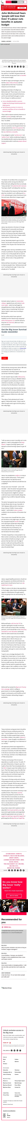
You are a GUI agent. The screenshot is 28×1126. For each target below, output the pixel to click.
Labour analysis (18, 510)
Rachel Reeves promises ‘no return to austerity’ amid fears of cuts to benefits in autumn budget (14, 109)
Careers (16, 1074)
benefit (17, 521)
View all (7, 927)
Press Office (18, 1085)
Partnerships (18, 1072)
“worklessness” (18, 135)
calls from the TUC (16, 623)
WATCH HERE (14, 895)
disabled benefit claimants (19, 186)
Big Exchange (18, 1082)
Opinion (17, 1061)
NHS (5, 768)
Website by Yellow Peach (8, 1104)
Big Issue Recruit (7, 1085)
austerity (19, 792)
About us (5, 1080)
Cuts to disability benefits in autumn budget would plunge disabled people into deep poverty (14, 103)
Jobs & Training (7, 1074)
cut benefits (23, 75)
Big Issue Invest (7, 1082)
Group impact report (20, 1080)
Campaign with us (7, 1072)
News (4, 1059)
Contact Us (17, 1087)
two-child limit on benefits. (11, 132)
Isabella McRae (6, 41)
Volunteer (17, 1070)
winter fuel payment (17, 128)
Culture (16, 1059)
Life (4, 1061)
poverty (9, 116)
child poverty (21, 377)
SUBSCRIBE (22, 7)
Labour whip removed (12, 82)
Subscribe (5, 1070)
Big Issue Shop (7, 1087)
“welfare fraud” (5, 137)
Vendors (5, 1063)
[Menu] (25, 2)
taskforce (17, 475)
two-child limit (10, 322)
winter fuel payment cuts (8, 320)
